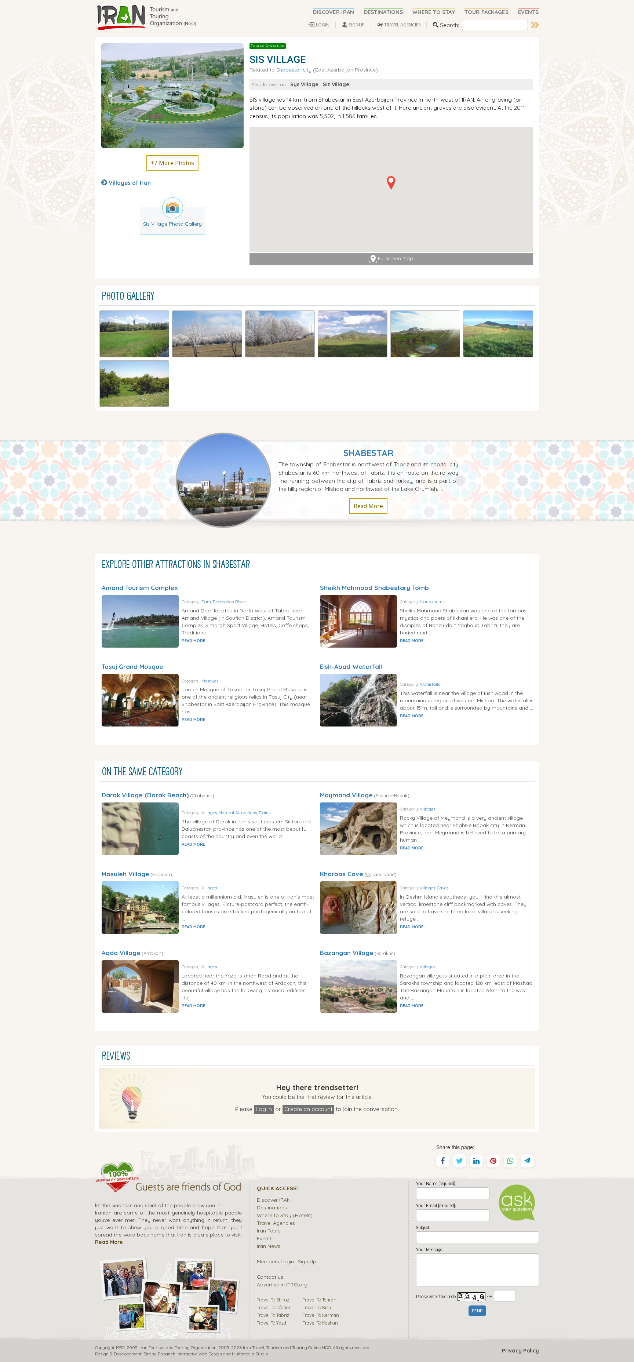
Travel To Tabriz (273, 1315)
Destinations (272, 1207)
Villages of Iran (130, 182)
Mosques (209, 681)
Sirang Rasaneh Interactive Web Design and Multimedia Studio (205, 1353)
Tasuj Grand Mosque (132, 666)
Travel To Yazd (271, 1323)
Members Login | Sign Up (286, 1261)
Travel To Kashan (320, 1323)
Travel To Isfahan (274, 1307)
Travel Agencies (276, 1223)
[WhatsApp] (510, 1161)
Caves (442, 888)
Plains (264, 812)
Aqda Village (121, 953)
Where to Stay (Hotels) (285, 1215)
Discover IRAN (274, 1200)
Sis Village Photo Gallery (172, 224)
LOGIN (322, 25)
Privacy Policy (520, 1350)
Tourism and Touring (286, 1347)
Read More (368, 506)
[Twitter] (459, 1161)
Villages (209, 812)
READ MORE (193, 640)
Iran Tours (269, 1230)
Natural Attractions (238, 812)
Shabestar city (293, 69)
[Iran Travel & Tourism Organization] (146, 17)
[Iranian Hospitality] (168, 1187)
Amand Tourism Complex (140, 587)
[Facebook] (442, 1161)
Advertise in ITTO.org (282, 1284)
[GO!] (535, 25)
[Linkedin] (476, 1161)
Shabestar (368, 453)
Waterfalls (430, 684)
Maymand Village (346, 795)
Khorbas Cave (341, 874)
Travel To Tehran (319, 1300)
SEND (477, 1311)
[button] (391, 183)
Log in (264, 1108)
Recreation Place (229, 601)
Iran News (268, 1246)
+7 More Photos (172, 163)
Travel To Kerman (321, 1315)
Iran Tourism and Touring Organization (177, 1347)
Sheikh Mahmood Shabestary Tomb (374, 587)
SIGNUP (357, 25)
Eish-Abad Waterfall (351, 666)
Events (265, 1238)
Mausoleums (432, 601)
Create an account (308, 1108)
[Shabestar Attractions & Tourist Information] (227, 479)
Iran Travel (253, 1347)
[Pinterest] (493, 1161)
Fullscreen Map (395, 258)
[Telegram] (527, 1161)
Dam (206, 601)
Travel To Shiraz (273, 1300)
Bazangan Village (347, 953)
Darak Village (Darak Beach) (145, 795)
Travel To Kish (317, 1307)
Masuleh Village (125, 874)
